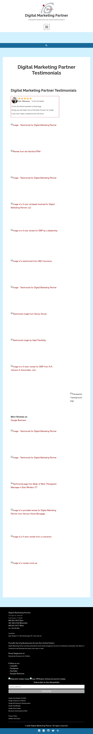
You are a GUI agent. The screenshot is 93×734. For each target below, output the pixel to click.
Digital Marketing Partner (46, 15)
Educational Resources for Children (19, 656)
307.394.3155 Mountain (17, 623)
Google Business (18, 420)
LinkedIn (13, 666)
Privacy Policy (12, 716)
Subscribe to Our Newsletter (46, 682)
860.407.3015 (13, 620)
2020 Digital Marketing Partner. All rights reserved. (47, 725)
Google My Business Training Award (19, 703)
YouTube (13, 671)
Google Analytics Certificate (17, 701)
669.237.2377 (13, 625)
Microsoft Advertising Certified (17, 711)
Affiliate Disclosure (14, 718)
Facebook (14, 668)
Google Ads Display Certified (17, 698)
